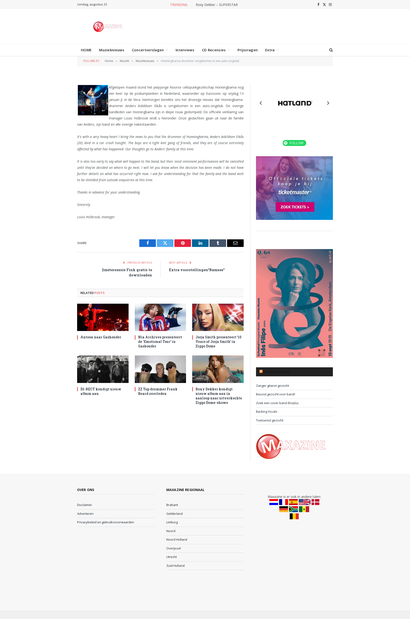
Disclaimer (84, 505)
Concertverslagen (148, 49)
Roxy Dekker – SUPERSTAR (217, 5)
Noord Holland (176, 539)
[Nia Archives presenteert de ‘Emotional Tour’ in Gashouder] (160, 317)
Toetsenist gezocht (269, 420)
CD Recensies (214, 49)
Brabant (172, 505)
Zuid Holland (175, 565)
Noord (170, 531)
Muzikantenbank (277, 372)
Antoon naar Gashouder (100, 337)
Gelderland (174, 513)
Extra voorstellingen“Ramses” (197, 269)
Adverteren (85, 513)
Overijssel (173, 548)
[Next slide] (328, 103)
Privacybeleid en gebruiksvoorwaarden (105, 522)
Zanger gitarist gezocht (272, 385)
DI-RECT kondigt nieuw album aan (100, 391)
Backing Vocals (266, 411)
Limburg (172, 522)
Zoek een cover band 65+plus (277, 403)
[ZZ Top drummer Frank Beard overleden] (160, 369)
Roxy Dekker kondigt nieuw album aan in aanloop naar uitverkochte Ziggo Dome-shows (219, 396)
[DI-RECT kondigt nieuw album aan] (103, 369)
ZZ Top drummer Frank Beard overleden (157, 391)
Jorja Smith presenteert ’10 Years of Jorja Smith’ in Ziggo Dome (218, 341)
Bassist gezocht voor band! (275, 394)
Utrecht (171, 557)
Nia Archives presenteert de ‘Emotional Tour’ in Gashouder (160, 341)
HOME (86, 49)
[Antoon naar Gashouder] (103, 317)
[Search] (330, 50)
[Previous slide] (261, 103)
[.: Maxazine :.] (108, 26)
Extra (270, 49)
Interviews (185, 49)
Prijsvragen (248, 49)
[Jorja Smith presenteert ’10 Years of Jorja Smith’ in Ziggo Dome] (218, 317)
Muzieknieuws (111, 49)
